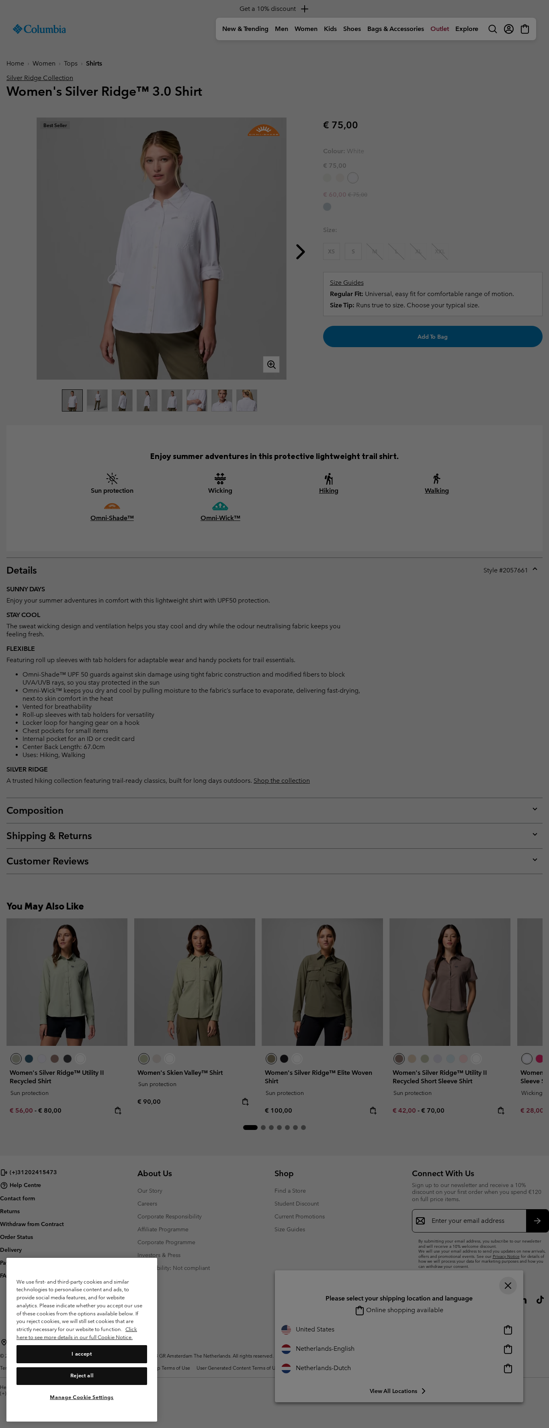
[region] (81, 1340)
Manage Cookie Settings (81, 1396)
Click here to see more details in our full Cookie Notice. (76, 1333)
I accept (82, 1353)
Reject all (82, 1375)
